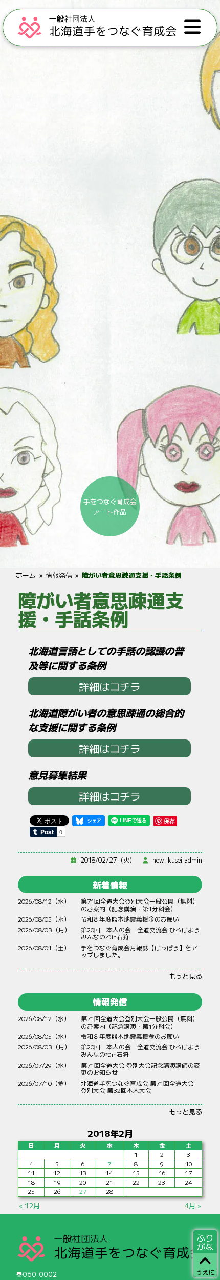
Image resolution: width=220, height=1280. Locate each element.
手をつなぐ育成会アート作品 (110, 506)
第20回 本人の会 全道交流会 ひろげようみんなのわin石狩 (140, 933)
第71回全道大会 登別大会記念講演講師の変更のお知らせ (140, 1069)
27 (82, 1191)
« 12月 (29, 1205)
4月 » (192, 1205)
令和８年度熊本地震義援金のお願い (130, 918)
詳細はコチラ (109, 686)
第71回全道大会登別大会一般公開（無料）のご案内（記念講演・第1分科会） (140, 904)
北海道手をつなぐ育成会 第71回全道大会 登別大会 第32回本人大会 (140, 1086)
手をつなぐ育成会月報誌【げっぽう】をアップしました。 (139, 951)
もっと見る (185, 976)
